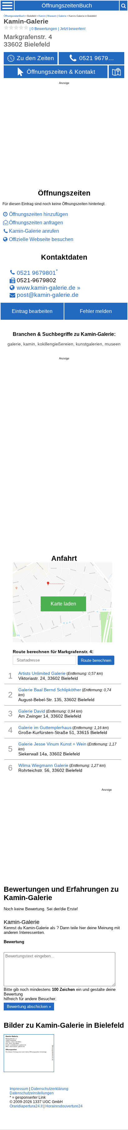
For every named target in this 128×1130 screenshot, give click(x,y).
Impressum (19, 1089)
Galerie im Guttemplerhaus (44, 727)
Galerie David (31, 711)
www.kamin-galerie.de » (48, 287)
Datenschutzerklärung (49, 1089)
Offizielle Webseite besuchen (41, 239)
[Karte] (116, 71)
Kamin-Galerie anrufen (34, 231)
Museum (52, 16)
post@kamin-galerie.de (48, 295)
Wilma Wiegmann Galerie (43, 765)
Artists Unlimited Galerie (42, 673)
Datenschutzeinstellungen (32, 1093)
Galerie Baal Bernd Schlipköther (49, 689)
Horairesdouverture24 (64, 1106)
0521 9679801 (36, 273)
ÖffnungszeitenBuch (67, 5)
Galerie (62, 16)
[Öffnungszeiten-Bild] (29, 1070)
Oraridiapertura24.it (26, 1106)
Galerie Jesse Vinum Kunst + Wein (52, 743)
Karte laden (63, 603)
